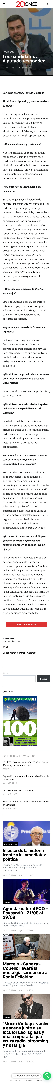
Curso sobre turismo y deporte (18, 790)
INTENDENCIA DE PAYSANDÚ (19, 756)
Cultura (7, 902)
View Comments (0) (26, 624)
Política (8, 52)
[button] (47, 1076)
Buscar (6, 673)
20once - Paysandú (36, 1080)
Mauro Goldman (9, 875)
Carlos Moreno (10, 652)
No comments (25, 68)
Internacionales (10, 844)
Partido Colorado (28, 652)
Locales (7, 958)
